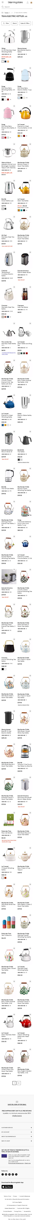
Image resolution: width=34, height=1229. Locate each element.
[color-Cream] (24, 98)
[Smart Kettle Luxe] (9, 187)
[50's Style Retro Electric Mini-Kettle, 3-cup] (9, 113)
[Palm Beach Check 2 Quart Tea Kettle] (25, 891)
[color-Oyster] (24, 353)
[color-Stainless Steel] (3, 61)
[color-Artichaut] (21, 353)
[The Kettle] (25, 438)
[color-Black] (21, 98)
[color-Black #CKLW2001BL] (3, 99)
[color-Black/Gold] (3, 669)
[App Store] (7, 1187)
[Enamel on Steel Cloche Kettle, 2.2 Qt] (25, 113)
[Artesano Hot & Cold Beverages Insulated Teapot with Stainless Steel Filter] (9, 151)
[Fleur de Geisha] (9, 820)
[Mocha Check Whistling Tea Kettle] (25, 475)
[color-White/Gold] (5, 669)
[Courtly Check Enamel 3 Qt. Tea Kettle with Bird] (9, 367)
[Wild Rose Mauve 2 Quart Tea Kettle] (25, 820)
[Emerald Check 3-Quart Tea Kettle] (25, 988)
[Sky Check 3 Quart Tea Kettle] (25, 646)
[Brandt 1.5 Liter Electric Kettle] (9, 718)
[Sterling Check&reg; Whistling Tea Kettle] (25, 922)
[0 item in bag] (31, 2)
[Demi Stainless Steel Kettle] (9, 1021)
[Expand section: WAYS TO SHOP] (17, 1141)
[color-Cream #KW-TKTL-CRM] (3, 317)
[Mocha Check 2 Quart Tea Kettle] (25, 151)
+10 (26, 97)
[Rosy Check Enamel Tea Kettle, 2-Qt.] (25, 367)
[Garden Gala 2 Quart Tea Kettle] (9, 955)
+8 (26, 210)
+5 (10, 99)
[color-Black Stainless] (5, 209)
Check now (27, 1163)
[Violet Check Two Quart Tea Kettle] (9, 1056)
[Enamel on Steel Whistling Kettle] (9, 402)
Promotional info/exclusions (16, 1163)
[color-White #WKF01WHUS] (5, 99)
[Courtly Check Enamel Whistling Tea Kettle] (25, 576)
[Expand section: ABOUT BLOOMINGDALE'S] (17, 1136)
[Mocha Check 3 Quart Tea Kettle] (25, 224)
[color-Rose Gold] (8, 61)
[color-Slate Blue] (5, 61)
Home (6, 12)
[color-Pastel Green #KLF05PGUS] (8, 138)
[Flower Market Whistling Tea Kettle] (9, 543)
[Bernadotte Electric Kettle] (25, 37)
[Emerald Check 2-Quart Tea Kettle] (9, 784)
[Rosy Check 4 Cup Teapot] (25, 855)
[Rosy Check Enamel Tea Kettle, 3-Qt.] (9, 988)
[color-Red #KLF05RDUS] (5, 138)
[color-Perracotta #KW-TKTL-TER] (5, 317)
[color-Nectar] (19, 136)
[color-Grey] (3, 209)
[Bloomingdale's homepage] (3, 13)
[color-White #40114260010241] (8, 425)
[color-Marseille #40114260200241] (3, 425)
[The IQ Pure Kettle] (9, 475)
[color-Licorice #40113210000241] (24, 210)
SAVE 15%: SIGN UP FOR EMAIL (17, 1104)
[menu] (3, 2)
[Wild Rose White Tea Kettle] (9, 891)
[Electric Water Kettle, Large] (25, 402)
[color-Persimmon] (5, 878)
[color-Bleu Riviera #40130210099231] (21, 210)
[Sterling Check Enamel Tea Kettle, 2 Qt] (9, 611)
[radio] (3, 61)
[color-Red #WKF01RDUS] (8, 99)
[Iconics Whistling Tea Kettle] (9, 646)
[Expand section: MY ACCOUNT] (17, 1132)
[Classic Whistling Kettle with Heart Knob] (25, 1021)
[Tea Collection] (9, 922)
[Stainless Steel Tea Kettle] (9, 224)
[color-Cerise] (24, 136)
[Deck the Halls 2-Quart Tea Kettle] (25, 611)
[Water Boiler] (9, 576)
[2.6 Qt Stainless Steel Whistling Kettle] (9, 37)
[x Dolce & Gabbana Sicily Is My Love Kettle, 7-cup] (25, 508)
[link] (9, 55)
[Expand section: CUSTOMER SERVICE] (17, 1128)
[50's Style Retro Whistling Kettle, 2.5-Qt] (9, 75)
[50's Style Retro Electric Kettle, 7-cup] (25, 75)
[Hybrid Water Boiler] (25, 259)
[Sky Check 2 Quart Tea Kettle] (25, 682)
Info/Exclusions (17, 1116)
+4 (10, 137)
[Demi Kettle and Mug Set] (25, 330)
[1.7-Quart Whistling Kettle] (9, 855)
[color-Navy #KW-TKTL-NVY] (8, 317)
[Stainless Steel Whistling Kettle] (25, 955)
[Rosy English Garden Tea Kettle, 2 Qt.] (25, 1056)
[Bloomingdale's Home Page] (15, 2)
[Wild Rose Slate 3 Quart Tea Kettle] (9, 682)
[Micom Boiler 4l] (9, 438)
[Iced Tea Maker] (25, 294)
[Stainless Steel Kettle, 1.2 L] (9, 330)
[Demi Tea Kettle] (25, 187)
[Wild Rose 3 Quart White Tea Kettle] (25, 718)
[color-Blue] (19, 98)
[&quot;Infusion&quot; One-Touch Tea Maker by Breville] (25, 751)
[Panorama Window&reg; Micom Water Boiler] (25, 784)
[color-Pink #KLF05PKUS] (3, 138)
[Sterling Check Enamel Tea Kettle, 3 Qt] (9, 508)
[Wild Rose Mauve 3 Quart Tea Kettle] (9, 751)
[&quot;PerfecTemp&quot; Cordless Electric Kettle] (9, 259)
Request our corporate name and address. (18, 1216)
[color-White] (21, 136)
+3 (10, 425)
